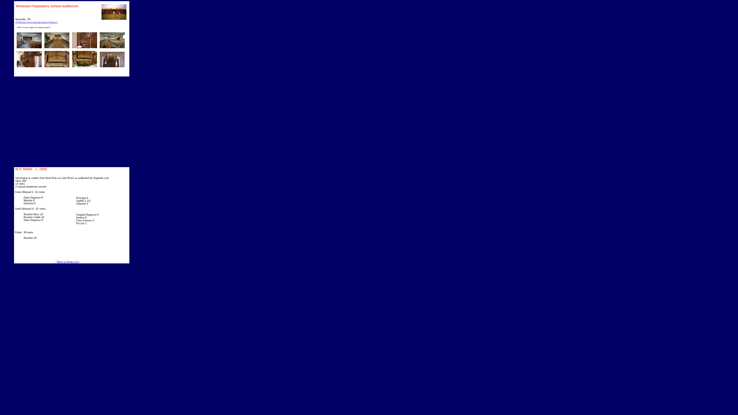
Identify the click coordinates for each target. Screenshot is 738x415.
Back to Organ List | (68, 261)
